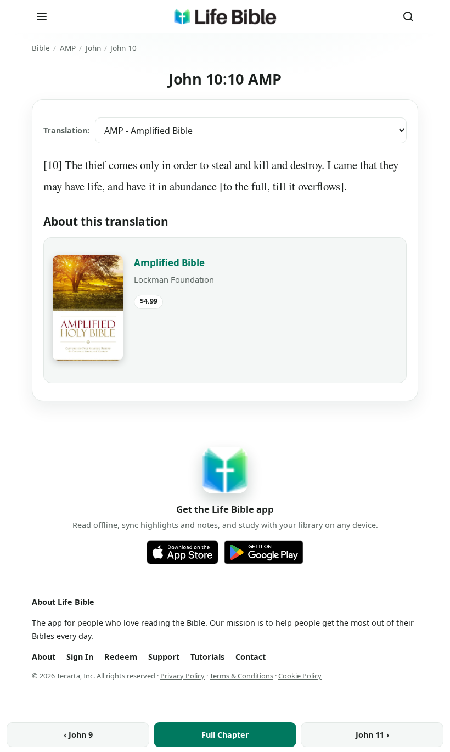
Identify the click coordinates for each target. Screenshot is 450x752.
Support (163, 657)
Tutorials (207, 657)
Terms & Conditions (241, 676)
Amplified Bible (169, 262)
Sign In (79, 657)
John (93, 48)
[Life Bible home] (225, 16)
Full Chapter (225, 734)
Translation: (66, 130)
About (43, 657)
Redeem (120, 657)
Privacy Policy (182, 676)
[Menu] (42, 16)
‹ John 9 (78, 734)
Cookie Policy (300, 676)
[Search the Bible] (408, 16)
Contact (250, 657)
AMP (68, 48)
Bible (41, 48)
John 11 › (372, 734)
